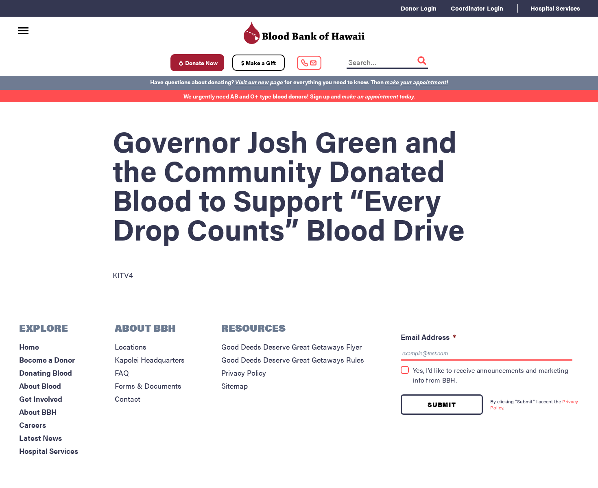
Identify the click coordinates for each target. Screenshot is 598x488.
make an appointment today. (378, 96)
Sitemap (234, 386)
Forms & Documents (148, 386)
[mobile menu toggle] (23, 28)
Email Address (428, 336)
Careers (32, 425)
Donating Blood (45, 373)
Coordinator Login (477, 8)
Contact (127, 399)
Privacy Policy (243, 373)
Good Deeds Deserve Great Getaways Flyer (291, 346)
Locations (130, 346)
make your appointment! (416, 82)
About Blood (40, 386)
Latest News (40, 438)
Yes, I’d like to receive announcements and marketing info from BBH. (490, 375)
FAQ (122, 373)
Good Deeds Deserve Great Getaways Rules (292, 360)
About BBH (38, 412)
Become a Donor (47, 360)
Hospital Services (555, 8)
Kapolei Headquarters (150, 360)
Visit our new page (259, 82)
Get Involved (40, 399)
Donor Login (418, 8)
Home (29, 346)
